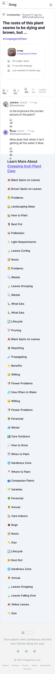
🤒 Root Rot (14, 560)
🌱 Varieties (14, 489)
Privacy (25, 665)
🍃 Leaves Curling (18, 250)
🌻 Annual (13, 507)
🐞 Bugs (12, 524)
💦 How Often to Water (22, 392)
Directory (28, 669)
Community (13, 15)
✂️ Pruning (14, 330)
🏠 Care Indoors (17, 516)
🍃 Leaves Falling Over (21, 595)
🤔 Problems (15, 197)
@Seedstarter (17, 105)
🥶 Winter (13, 427)
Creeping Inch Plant (27, 53)
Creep (20, 51)
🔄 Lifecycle (15, 321)
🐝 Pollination (15, 233)
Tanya (13, 131)
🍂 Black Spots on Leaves (23, 180)
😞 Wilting (13, 374)
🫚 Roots (13, 259)
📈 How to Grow (17, 445)
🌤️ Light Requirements (21, 241)
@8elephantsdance (20, 133)
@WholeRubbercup (33, 17)
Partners (15, 665)
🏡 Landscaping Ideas (21, 206)
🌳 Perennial (15, 418)
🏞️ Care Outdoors (18, 436)
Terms (34, 665)
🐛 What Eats (15, 303)
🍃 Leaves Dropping (20, 586)
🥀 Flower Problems (20, 383)
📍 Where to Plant (18, 471)
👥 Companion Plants (20, 480)
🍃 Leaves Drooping (20, 286)
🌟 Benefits (14, 365)
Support (5, 665)
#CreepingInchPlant (15, 38)
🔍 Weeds (13, 277)
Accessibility (45, 665)
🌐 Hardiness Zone (19, 462)
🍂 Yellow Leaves (18, 604)
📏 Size (12, 542)
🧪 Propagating (17, 356)
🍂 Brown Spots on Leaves (24, 188)
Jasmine (14, 102)
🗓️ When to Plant (18, 454)
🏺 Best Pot (14, 224)
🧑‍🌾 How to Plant (17, 215)
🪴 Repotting (15, 348)
